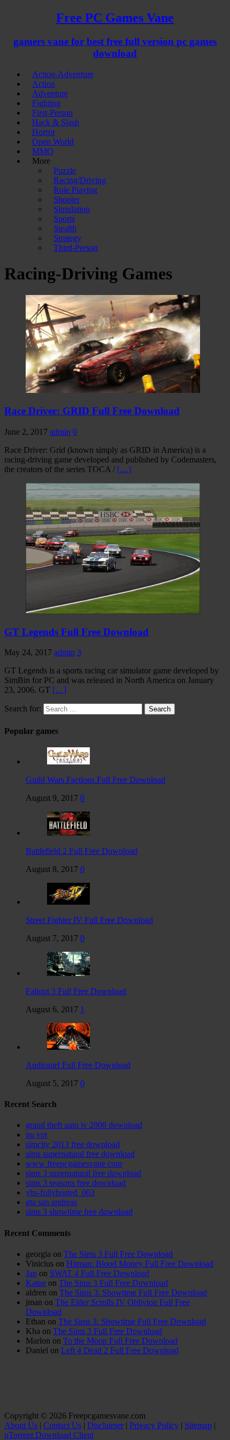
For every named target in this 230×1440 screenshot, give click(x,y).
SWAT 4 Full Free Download (99, 1273)
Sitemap (198, 1425)
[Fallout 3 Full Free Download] (68, 972)
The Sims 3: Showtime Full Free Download (133, 1292)
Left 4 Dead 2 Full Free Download (120, 1350)
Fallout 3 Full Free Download (76, 991)
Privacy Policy (154, 1425)
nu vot (36, 1134)
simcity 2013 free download (73, 1144)
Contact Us (62, 1425)
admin (60, 431)
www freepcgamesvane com (74, 1163)
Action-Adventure (63, 74)
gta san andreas (51, 1202)
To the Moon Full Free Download (120, 1340)
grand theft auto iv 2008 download (84, 1125)
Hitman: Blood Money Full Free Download (139, 1263)
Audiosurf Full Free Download (78, 1065)
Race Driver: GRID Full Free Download (92, 410)
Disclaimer (105, 1425)
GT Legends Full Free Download (76, 632)
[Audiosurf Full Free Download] (68, 1046)
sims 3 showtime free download (79, 1211)
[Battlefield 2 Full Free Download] (68, 832)
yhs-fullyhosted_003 (60, 1192)
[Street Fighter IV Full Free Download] (68, 901)
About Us (20, 1425)
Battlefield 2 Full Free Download (81, 850)
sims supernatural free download (80, 1153)
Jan (31, 1273)
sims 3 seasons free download (76, 1182)
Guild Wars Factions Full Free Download (95, 779)
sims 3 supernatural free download (83, 1173)
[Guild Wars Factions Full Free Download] (68, 761)
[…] (124, 469)
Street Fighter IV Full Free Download (89, 919)
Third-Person (75, 247)
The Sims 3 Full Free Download (118, 1254)
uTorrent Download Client (49, 1434)
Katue (36, 1282)
